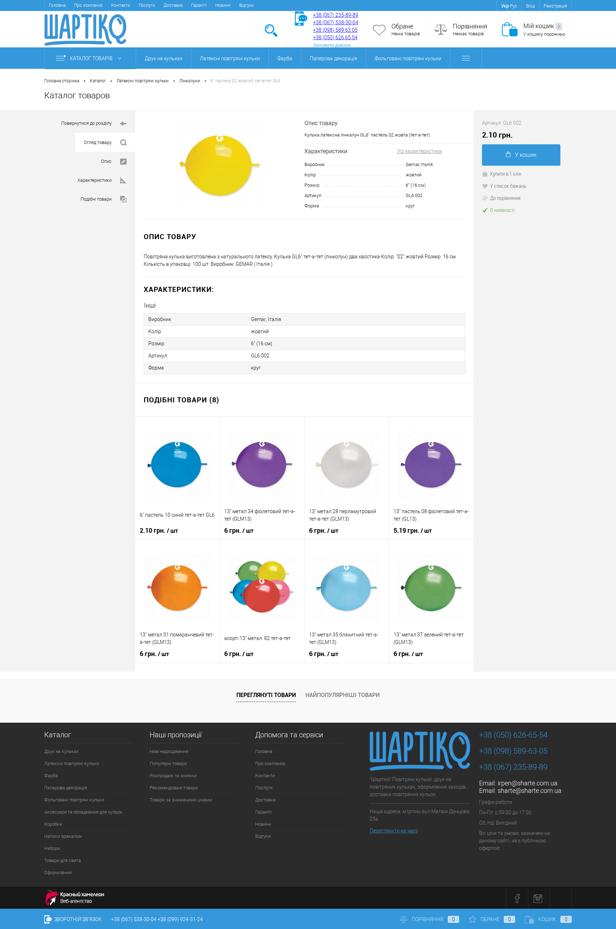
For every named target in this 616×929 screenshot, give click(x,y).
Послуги (147, 5)
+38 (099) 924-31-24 (180, 919)
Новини (223, 5)
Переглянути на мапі (394, 830)
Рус (513, 6)
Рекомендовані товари (174, 787)
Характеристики (94, 180)
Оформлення (58, 872)
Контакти (120, 5)
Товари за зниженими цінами (181, 799)
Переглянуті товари (266, 695)
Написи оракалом (63, 836)
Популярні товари (168, 763)
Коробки (53, 824)
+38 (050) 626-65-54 (513, 735)
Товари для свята (62, 860)
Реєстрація (555, 6)
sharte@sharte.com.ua (529, 790)
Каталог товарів (92, 58)
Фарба (284, 58)
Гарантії (199, 5)
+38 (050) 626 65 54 (335, 37)
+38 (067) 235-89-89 (335, 15)
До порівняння (505, 197)
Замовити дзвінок (332, 45)
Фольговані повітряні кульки (408, 58)
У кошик (526, 154)
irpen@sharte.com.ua (528, 783)
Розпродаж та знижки (173, 775)
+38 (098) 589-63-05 (513, 751)
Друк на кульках (164, 58)
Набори (52, 848)
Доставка (173, 5)
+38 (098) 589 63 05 (335, 30)
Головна (57, 5)
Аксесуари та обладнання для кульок (83, 812)
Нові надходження (169, 751)
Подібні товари (96, 199)
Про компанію (88, 5)
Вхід (530, 6)
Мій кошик (541, 26)
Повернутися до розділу (86, 123)
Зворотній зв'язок (77, 919)
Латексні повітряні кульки (230, 58)
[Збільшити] (220, 165)
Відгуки (246, 5)
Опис (106, 161)
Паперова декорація (333, 58)
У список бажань (508, 185)
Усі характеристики (419, 151)
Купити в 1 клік (506, 173)
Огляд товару (98, 142)
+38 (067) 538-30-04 (133, 919)
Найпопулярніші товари (343, 695)
